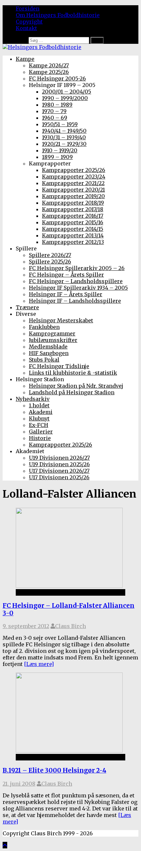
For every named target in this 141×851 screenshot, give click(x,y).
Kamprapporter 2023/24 (73, 176)
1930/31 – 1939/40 (64, 137)
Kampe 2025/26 (49, 72)
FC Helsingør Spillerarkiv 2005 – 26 (77, 268)
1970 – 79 (54, 111)
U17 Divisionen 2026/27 (59, 471)
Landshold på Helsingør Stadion (71, 392)
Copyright (29, 21)
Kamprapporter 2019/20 (73, 196)
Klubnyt (39, 418)
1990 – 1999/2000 (65, 98)
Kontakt (26, 28)
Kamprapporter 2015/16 (72, 222)
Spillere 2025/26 (50, 261)
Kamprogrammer (52, 333)
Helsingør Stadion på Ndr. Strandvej (76, 386)
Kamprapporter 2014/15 (72, 229)
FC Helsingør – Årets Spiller (66, 274)
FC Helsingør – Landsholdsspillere (76, 281)
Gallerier (41, 431)
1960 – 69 (54, 117)
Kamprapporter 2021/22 (73, 183)
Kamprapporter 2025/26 (73, 170)
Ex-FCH (38, 425)
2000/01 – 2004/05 (66, 91)
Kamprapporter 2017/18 (72, 209)
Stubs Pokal (44, 359)
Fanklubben (44, 327)
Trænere (27, 307)
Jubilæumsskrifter (53, 340)
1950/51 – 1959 (60, 124)
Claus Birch (70, 626)
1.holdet (39, 405)
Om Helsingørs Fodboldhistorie (58, 15)
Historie (40, 438)
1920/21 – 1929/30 (64, 144)
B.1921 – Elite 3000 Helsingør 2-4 (54, 770)
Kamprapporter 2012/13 (73, 242)
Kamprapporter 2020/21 (73, 189)
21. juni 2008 (19, 783)
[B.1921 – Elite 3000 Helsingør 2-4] (69, 750)
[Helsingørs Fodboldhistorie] (42, 47)
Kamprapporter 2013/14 (73, 235)
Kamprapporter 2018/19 (73, 202)
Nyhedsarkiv (33, 399)
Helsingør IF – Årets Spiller (65, 294)
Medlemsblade (48, 346)
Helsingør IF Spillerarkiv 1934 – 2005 (78, 287)
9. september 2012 (26, 626)
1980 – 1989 (57, 104)
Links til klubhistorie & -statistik (73, 372)
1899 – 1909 (57, 157)
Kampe (25, 59)
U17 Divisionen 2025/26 (59, 477)
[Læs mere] (39, 664)
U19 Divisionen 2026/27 (59, 457)
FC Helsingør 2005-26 (57, 78)
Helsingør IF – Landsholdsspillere (75, 301)
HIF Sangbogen (49, 353)
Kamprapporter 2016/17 (72, 216)
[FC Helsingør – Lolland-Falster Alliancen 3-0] (69, 586)
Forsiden (27, 8)
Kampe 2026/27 (49, 65)
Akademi (40, 412)
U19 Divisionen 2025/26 (59, 464)
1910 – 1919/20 (59, 150)
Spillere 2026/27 (50, 255)
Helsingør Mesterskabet (61, 320)
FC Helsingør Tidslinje (59, 366)
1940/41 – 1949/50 (64, 131)
